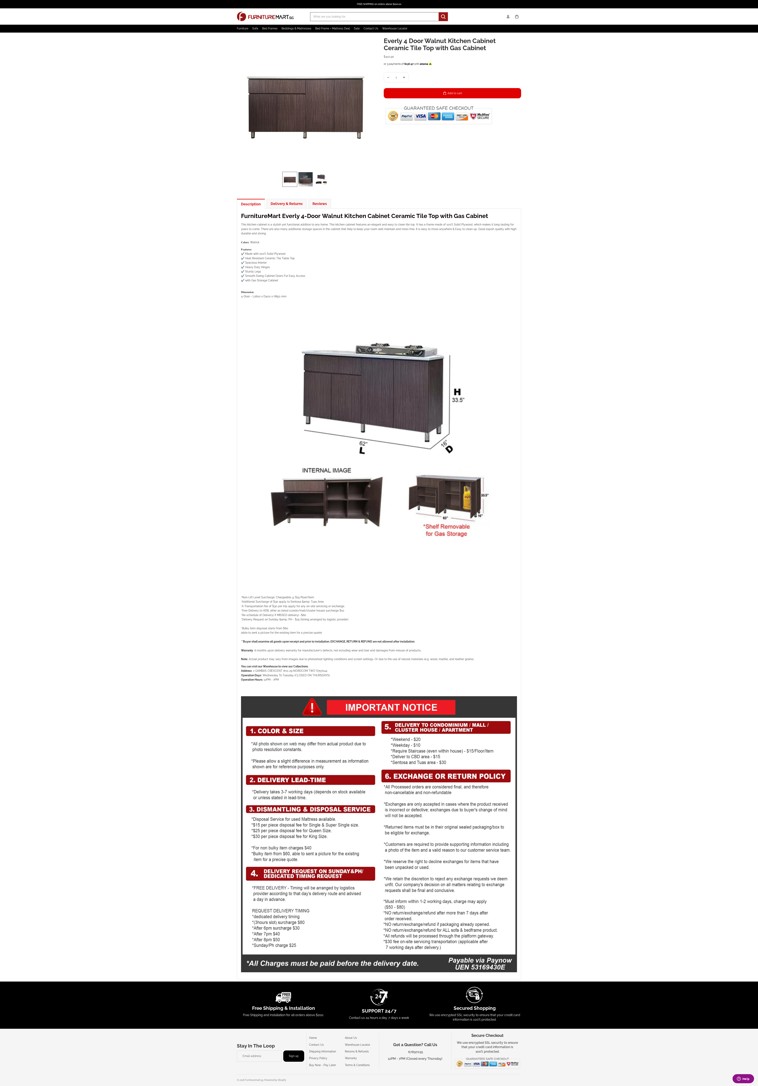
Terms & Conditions (357, 1065)
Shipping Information (322, 1051)
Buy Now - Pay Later (322, 1065)
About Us (351, 1037)
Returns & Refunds (357, 1051)
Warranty (351, 1058)
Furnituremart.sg (254, 1080)
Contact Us (316, 1044)
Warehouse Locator (357, 1044)
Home (313, 1037)
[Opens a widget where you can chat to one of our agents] (743, 1079)
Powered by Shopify (275, 1080)
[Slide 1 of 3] (290, 179)
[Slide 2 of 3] (305, 179)
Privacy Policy (318, 1058)
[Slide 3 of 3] (321, 179)
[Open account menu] (508, 16)
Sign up (294, 1056)
